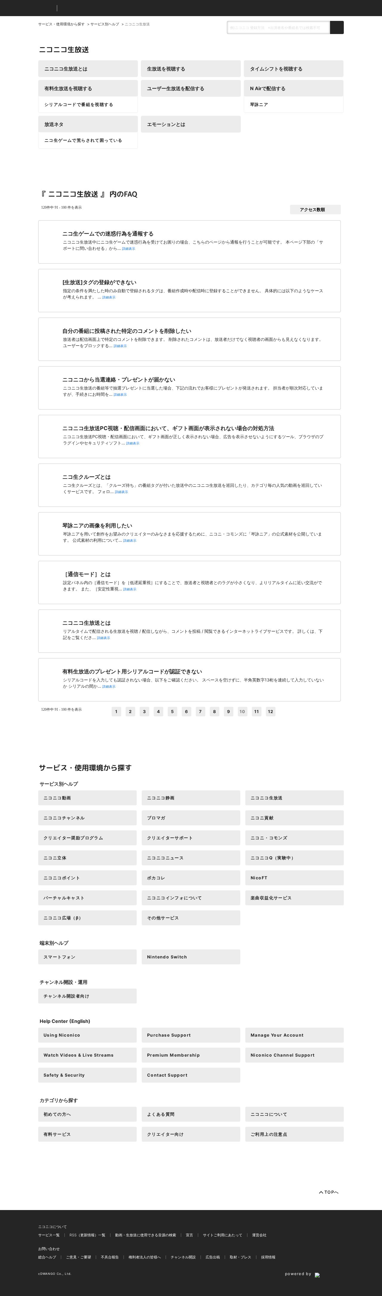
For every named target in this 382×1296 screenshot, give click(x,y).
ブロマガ (156, 817)
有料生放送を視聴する (68, 88)
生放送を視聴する (166, 69)
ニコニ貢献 (262, 817)
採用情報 (268, 1257)
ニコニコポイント (62, 877)
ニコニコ (46, 8)
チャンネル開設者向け (67, 995)
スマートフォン (60, 956)
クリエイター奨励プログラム (73, 837)
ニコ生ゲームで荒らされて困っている (83, 140)
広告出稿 (213, 1257)
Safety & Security (64, 1075)
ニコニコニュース (165, 857)
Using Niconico (62, 1035)
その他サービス (163, 917)
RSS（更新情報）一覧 (87, 1235)
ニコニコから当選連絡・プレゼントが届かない (118, 379)
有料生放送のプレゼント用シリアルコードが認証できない (132, 671)
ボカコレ (156, 877)
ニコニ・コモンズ (269, 837)
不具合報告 (110, 1257)
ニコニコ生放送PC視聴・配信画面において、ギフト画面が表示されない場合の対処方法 (168, 428)
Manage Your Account (277, 1035)
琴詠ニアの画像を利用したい (97, 525)
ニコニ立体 (55, 857)
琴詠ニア (259, 104)
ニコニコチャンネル (64, 817)
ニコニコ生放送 (267, 797)
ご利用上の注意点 (269, 1134)
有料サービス (57, 1134)
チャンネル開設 (183, 1257)
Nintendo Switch (167, 956)
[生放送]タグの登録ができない (99, 282)
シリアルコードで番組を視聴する (78, 104)
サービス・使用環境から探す (61, 24)
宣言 (189, 1235)
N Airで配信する (268, 88)
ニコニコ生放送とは (65, 69)
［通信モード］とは (86, 574)
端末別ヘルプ (54, 943)
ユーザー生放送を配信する (175, 88)
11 (256, 711)
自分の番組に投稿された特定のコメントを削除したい (126, 331)
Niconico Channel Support (283, 1055)
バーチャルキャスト (64, 897)
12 (271, 711)
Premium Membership (173, 1055)
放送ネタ (54, 124)
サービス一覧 (49, 1235)
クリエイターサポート (170, 837)
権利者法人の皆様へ (145, 1257)
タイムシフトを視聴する (276, 69)
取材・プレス (240, 1257)
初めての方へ (57, 1114)
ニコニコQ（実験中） (273, 857)
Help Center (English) (65, 1021)
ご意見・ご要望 (78, 1257)
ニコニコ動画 (57, 797)
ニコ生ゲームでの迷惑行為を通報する (108, 233)
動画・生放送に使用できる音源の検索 (145, 1235)
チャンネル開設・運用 (63, 982)
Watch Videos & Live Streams (79, 1055)
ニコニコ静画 (161, 797)
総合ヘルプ (47, 1257)
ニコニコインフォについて (174, 897)
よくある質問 (161, 1114)
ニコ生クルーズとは (86, 477)
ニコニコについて (269, 1114)
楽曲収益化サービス (271, 897)
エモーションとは (166, 124)
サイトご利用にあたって (222, 1235)
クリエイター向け (165, 1134)
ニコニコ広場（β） (64, 917)
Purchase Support (169, 1035)
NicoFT (259, 877)
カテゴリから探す (59, 1100)
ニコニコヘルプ (93, 8)
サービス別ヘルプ (104, 24)
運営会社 (259, 1235)
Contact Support (167, 1075)
